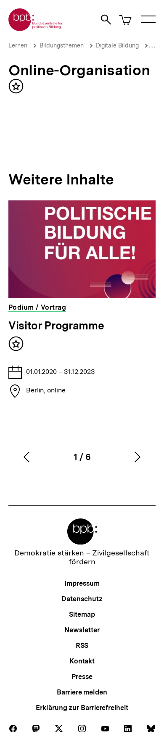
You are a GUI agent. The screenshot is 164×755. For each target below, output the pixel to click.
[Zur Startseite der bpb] (35, 28)
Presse (81, 677)
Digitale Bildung (117, 45)
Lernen (17, 45)
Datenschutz (81, 599)
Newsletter (81, 630)
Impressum (81, 583)
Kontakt (82, 661)
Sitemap (82, 614)
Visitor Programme (56, 325)
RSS (82, 646)
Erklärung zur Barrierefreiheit (82, 708)
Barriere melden (82, 692)
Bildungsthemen (62, 45)
